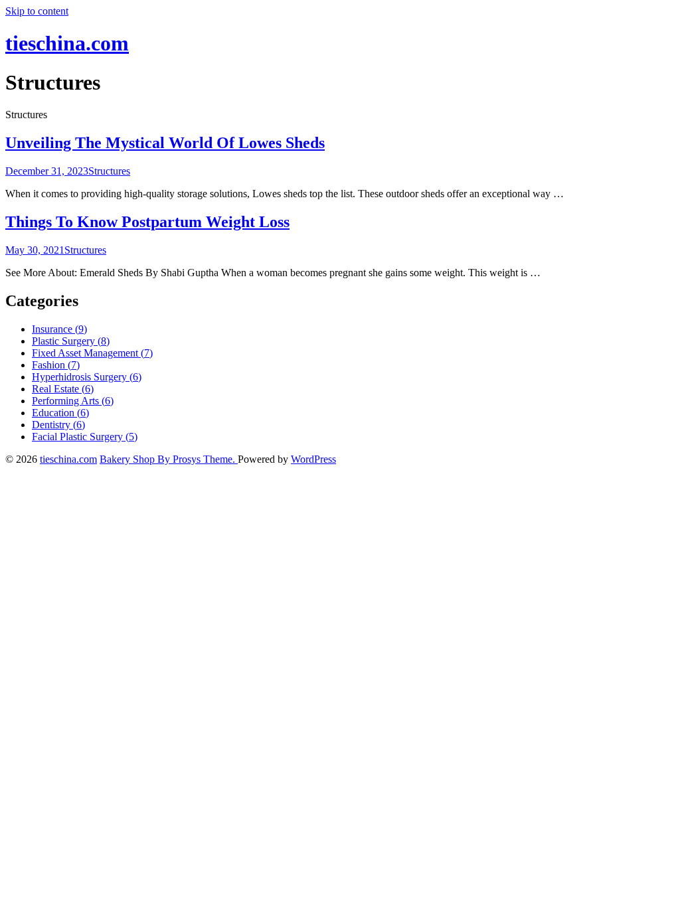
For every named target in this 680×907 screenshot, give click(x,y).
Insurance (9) (59, 329)
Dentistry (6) (58, 424)
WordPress (313, 459)
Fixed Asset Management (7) (92, 353)
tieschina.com (67, 43)
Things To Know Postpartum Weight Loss (147, 221)
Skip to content (36, 11)
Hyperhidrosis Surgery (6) (86, 376)
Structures (109, 171)
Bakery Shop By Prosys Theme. (169, 459)
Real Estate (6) (63, 388)
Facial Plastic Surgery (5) (84, 436)
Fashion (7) (56, 365)
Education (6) (60, 412)
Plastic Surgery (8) (71, 341)
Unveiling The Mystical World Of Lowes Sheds (165, 142)
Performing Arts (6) (73, 400)
